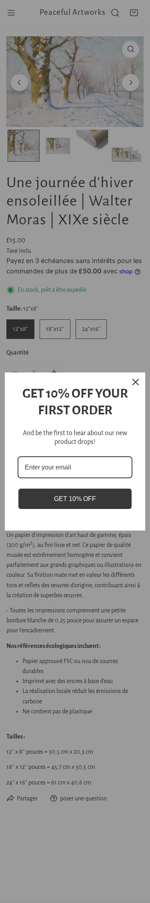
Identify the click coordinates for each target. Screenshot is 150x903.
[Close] (135, 382)
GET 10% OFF (75, 498)
